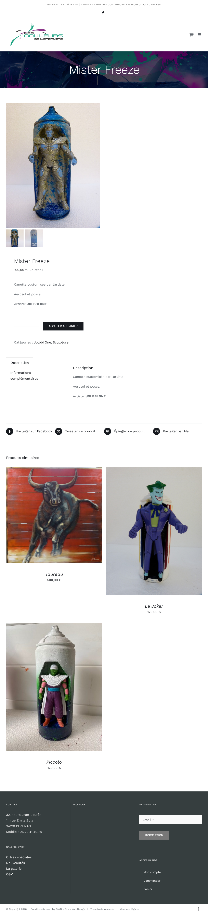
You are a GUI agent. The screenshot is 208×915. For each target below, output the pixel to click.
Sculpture (60, 342)
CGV (9, 874)
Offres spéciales (18, 857)
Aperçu (73, 515)
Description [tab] (20, 363)
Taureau (54, 574)
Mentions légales (129, 909)
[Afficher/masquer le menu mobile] (200, 35)
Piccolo (54, 762)
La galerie (14, 868)
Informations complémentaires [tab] (24, 375)
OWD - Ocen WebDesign (70, 909)
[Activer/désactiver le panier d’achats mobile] (192, 35)
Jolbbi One (42, 342)
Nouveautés (15, 863)
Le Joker (154, 606)
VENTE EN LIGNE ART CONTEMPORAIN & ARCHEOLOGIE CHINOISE (121, 4)
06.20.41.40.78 (31, 832)
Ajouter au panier (63, 326)
